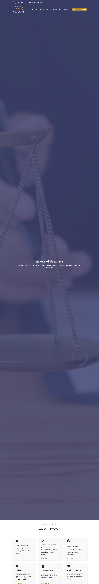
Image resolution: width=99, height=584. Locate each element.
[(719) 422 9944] (14, 2)
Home (32, 9)
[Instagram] (85, 2)
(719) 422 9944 (19, 2)
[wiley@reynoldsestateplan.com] (26, 2)
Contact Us (65, 9)
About (36, 9)
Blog (60, 9)
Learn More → (19, 558)
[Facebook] (77, 2)
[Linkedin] (81, 2)
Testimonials (54, 9)
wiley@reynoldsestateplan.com (35, 2)
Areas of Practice (44, 9)
